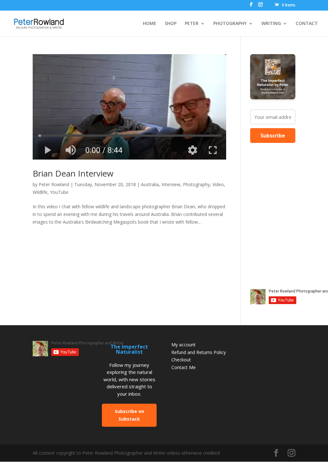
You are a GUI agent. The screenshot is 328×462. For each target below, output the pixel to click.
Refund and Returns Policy (198, 352)
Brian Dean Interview (73, 173)
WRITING (271, 23)
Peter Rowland (54, 184)
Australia (150, 184)
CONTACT (307, 23)
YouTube (59, 192)
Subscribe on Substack (129, 415)
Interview (170, 184)
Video (218, 184)
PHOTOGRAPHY (230, 23)
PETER (192, 23)
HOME (149, 23)
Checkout (181, 360)
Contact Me (183, 367)
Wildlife (40, 192)
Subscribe (272, 135)
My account (183, 345)
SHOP (170, 23)
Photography (196, 184)
